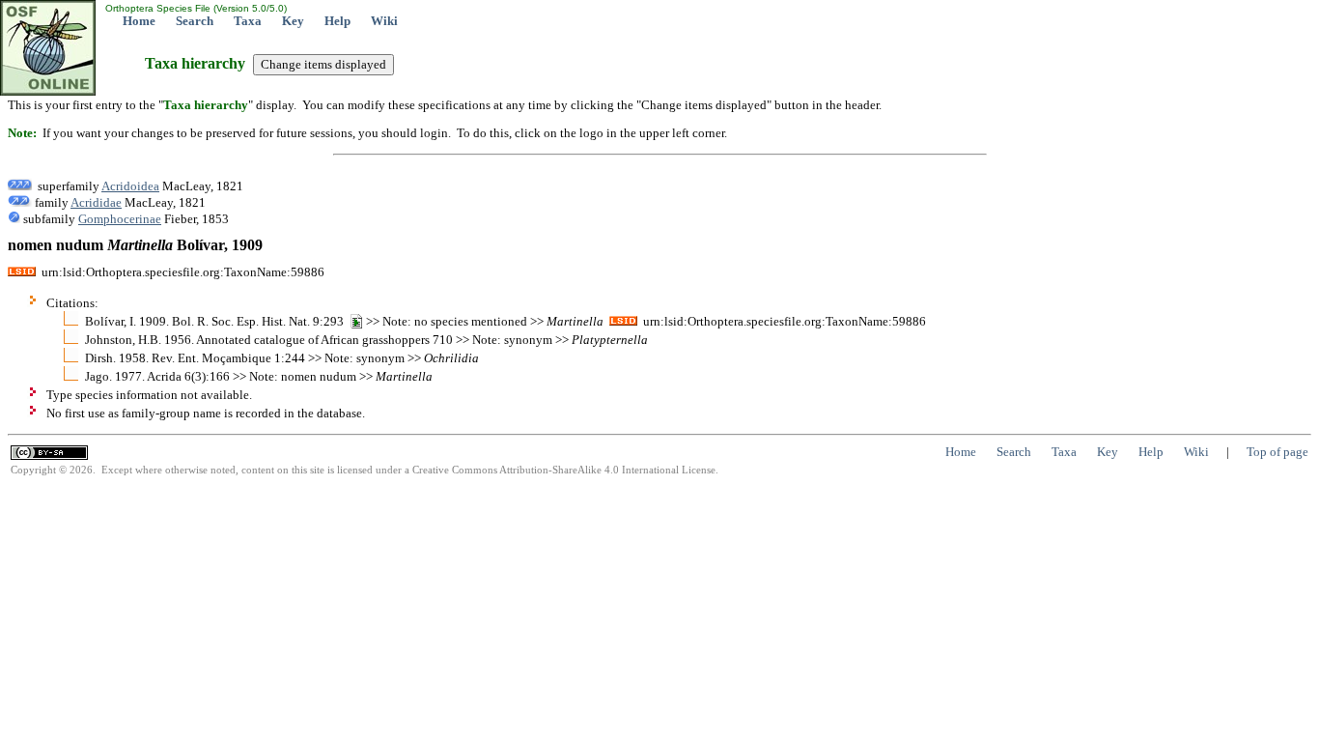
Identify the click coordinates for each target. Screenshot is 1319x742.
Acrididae (96, 202)
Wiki (384, 21)
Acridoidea (130, 186)
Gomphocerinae (119, 219)
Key (293, 21)
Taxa (248, 21)
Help (337, 21)
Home (139, 21)
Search (194, 21)
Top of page (1277, 451)
